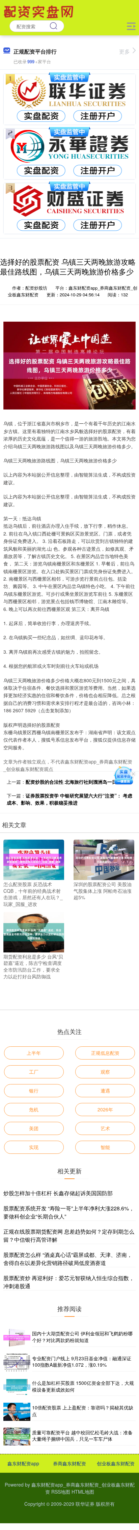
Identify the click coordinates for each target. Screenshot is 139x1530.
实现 (33, 1147)
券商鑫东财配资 (69, 1463)
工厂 (33, 1071)
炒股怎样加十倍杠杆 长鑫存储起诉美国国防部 (58, 1193)
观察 (105, 1071)
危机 (33, 1109)
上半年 (34, 1052)
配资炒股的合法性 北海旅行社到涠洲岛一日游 (73, 781)
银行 (33, 1090)
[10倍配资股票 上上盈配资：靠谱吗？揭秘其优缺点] (16, 1412)
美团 (33, 1128)
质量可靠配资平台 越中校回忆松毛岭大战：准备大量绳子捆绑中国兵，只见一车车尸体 (82, 1435)
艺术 (105, 1128)
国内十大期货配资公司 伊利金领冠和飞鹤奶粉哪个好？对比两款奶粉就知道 (82, 1336)
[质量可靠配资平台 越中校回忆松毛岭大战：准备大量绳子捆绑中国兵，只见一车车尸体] (16, 1436)
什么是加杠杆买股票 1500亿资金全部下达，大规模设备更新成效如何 (83, 1386)
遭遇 (105, 1090)
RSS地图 (60, 1491)
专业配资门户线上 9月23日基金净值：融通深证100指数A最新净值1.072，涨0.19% (81, 1361)
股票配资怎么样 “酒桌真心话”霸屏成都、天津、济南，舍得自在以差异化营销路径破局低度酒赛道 (67, 1259)
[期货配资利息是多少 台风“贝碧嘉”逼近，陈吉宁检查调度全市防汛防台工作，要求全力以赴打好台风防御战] (33, 931)
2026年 (105, 1109)
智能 (105, 1147)
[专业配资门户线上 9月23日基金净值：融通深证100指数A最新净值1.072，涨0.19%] (16, 1362)
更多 (124, 51)
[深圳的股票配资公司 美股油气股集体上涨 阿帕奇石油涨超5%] (104, 859)
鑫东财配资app (23, 1463)
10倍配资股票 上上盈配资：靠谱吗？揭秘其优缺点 (82, 1411)
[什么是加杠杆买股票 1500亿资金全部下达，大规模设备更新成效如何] (16, 1387)
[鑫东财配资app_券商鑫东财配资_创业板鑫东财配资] (39, 11)
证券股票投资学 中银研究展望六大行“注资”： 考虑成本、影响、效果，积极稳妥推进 (69, 799)
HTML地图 (83, 1491)
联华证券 (85, 1503)
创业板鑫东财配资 (116, 1463)
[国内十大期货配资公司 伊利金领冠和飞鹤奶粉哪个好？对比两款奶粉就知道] (16, 1337)
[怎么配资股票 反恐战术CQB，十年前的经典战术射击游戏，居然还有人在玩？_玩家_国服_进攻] (33, 859)
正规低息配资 (105, 1052)
